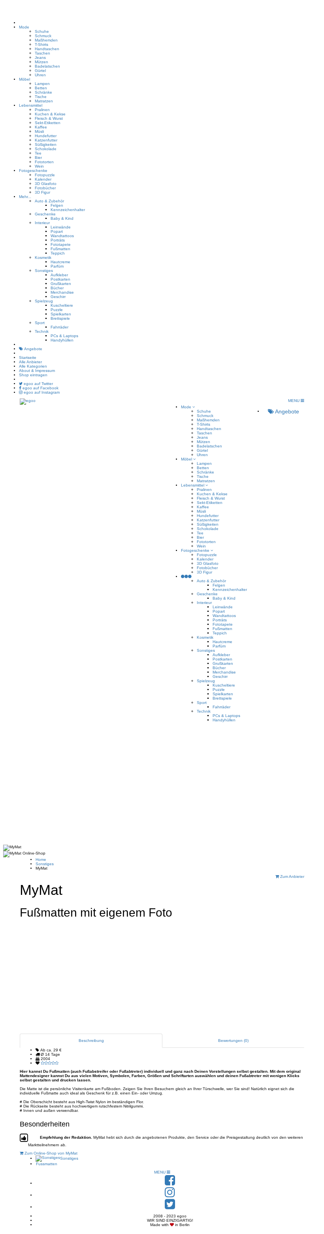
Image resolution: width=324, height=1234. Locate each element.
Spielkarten (61, 314)
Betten (41, 88)
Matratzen (44, 101)
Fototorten (44, 162)
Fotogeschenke (33, 170)
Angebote (32, 349)
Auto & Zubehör (49, 201)
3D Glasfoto (46, 183)
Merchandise (62, 292)
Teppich (58, 253)
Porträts (58, 240)
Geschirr (58, 296)
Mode (24, 27)
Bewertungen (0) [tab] (233, 1040)
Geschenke (45, 214)
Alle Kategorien (33, 366)
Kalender (43, 179)
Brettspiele (60, 318)
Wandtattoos (62, 236)
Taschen (42, 53)
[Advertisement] (162, 785)
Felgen (57, 205)
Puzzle (57, 310)
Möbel (24, 79)
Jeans (40, 57)
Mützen (41, 62)
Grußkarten (61, 283)
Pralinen (42, 110)
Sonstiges (44, 270)
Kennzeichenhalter (68, 210)
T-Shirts (41, 44)
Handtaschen (47, 49)
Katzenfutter (46, 140)
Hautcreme (60, 262)
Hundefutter (46, 136)
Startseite (27, 357)
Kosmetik (43, 257)
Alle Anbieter (30, 362)
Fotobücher (45, 188)
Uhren (40, 75)
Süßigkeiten (46, 144)
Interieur (42, 223)
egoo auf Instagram (41, 392)
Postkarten (60, 279)
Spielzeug (44, 301)
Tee (38, 153)
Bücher (57, 288)
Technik (42, 331)
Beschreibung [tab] (91, 1040)
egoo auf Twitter (38, 383)
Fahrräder (59, 327)
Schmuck (43, 36)
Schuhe (42, 31)
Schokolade (46, 149)
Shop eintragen (33, 375)
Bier (38, 157)
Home (41, 859)
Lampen (42, 83)
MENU (294, 400)
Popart (57, 231)
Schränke (43, 92)
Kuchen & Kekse (50, 114)
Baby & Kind (62, 218)
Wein (39, 166)
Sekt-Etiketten (47, 123)
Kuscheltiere (62, 305)
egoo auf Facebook (39, 388)
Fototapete (61, 244)
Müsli (39, 131)
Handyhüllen (62, 340)
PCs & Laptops (64, 336)
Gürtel (40, 70)
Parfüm (57, 266)
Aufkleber (59, 275)
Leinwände (61, 227)
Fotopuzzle (45, 175)
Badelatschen (47, 66)
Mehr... (25, 196)
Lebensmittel (30, 105)
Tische (41, 96)
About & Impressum (37, 370)
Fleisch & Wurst (49, 118)
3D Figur (42, 192)
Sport (40, 323)
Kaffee (41, 127)
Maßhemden (46, 40)
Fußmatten (60, 249)
